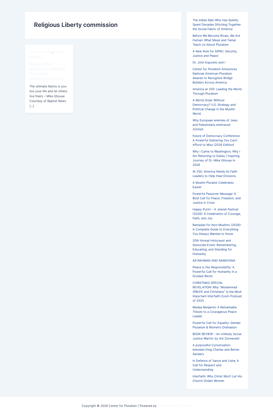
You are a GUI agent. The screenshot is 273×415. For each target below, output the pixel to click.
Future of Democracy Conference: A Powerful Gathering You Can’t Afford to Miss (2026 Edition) (216, 140)
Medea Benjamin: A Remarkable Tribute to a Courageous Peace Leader (215, 311)
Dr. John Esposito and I (209, 62)
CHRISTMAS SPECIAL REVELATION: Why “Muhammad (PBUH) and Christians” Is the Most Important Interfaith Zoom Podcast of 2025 (217, 291)
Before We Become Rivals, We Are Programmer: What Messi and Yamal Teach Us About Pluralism (216, 40)
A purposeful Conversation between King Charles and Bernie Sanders (216, 349)
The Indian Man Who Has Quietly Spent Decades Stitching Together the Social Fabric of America (217, 24)
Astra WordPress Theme (174, 406)
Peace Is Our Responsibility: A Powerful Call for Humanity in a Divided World (215, 271)
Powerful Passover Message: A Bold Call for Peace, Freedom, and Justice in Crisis (217, 198)
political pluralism (41, 51)
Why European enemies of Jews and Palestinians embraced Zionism (215, 124)
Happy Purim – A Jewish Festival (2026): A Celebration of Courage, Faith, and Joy (217, 213)
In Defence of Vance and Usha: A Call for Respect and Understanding (216, 365)
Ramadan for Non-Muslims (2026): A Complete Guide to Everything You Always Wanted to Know (217, 229)
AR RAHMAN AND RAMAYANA (214, 260)
